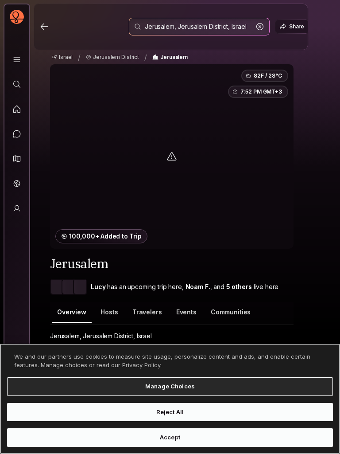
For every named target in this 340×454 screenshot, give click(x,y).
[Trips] (17, 183)
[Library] (17, 59)
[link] (62, 57)
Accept (170, 437)
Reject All (170, 411)
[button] (17, 159)
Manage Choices (170, 386)
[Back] (44, 27)
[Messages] (17, 134)
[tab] (72, 312)
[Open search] (199, 26)
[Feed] (17, 109)
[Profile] (17, 208)
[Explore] (17, 84)
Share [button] (296, 26)
